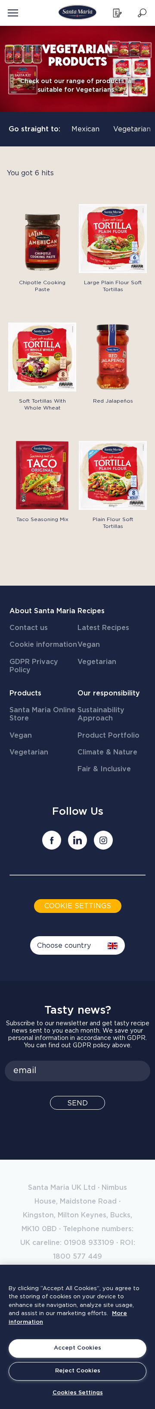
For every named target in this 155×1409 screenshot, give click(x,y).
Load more (25, 543)
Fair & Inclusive (104, 769)
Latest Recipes (103, 627)
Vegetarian (132, 129)
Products (25, 693)
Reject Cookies (77, 1371)
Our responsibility (109, 693)
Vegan (89, 644)
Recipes (91, 611)
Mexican (85, 129)
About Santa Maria (42, 611)
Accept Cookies (77, 1348)
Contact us (28, 627)
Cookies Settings (78, 1393)
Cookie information (43, 644)
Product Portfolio (109, 735)
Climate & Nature (107, 752)
